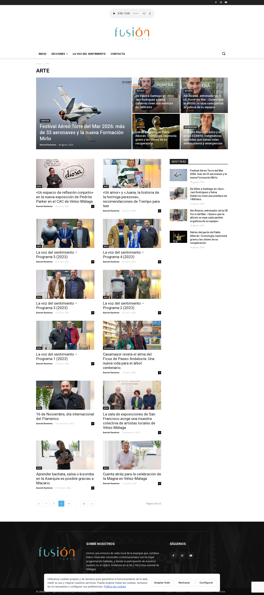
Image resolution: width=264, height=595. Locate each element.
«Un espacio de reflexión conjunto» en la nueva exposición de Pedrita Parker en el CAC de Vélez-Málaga (65, 197)
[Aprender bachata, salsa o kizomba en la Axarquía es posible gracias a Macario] (65, 455)
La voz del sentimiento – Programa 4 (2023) (123, 254)
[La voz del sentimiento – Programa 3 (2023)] (65, 284)
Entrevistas (191, 127)
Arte (39, 186)
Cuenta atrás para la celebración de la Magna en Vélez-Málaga (132, 476)
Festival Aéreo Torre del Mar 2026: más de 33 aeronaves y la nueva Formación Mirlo (208, 174)
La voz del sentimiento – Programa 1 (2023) (56, 356)
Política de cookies (115, 586)
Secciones (58, 53)
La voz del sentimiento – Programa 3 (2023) (56, 305)
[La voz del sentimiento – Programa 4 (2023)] (132, 233)
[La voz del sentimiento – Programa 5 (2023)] (65, 233)
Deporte (140, 91)
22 (84, 503)
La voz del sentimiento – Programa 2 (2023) (123, 305)
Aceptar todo (162, 582)
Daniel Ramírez (44, 206)
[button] (223, 54)
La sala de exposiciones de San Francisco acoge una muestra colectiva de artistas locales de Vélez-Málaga (129, 421)
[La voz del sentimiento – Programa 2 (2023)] (132, 284)
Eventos (45, 121)
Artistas (141, 127)
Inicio (42, 53)
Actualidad (109, 348)
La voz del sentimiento (89, 53)
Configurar (206, 582)
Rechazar (184, 582)
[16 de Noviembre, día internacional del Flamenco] (65, 395)
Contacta (118, 53)
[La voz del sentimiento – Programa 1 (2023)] (65, 335)
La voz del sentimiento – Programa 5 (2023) (56, 254)
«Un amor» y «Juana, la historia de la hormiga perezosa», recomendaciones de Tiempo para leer (131, 199)
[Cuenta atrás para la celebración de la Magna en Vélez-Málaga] (132, 455)
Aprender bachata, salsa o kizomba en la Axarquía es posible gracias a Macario (65, 478)
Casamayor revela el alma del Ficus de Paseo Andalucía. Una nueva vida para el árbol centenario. (128, 361)
